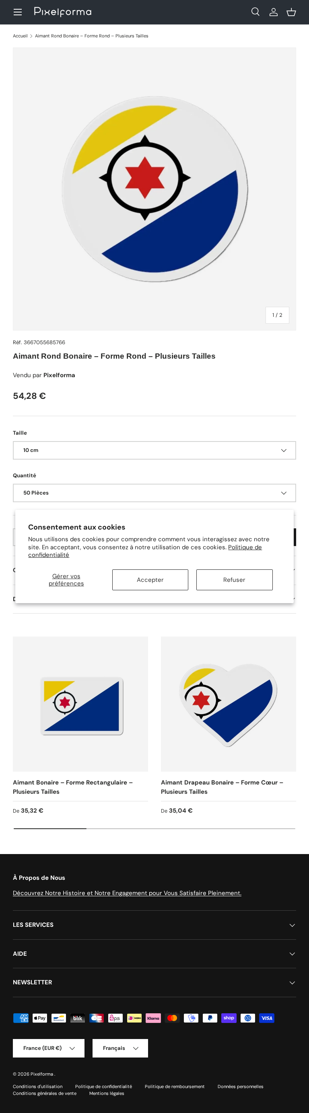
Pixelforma (42, 1074)
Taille (20, 432)
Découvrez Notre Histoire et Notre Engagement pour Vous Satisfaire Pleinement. (127, 893)
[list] (154, 189)
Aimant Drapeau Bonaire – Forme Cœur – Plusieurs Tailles (222, 787)
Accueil (20, 36)
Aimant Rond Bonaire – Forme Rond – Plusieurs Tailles (91, 36)
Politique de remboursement (175, 1086)
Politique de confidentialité (103, 1086)
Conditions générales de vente (44, 1093)
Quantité (24, 475)
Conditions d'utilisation (37, 1086)
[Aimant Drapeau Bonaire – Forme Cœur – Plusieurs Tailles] (228, 704)
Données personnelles (241, 1086)
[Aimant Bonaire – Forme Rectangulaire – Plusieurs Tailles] (80, 704)
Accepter (150, 580)
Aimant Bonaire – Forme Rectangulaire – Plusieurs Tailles (73, 787)
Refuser (234, 580)
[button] (291, 12)
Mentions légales (106, 1093)
